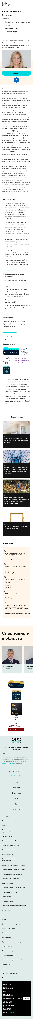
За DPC (16, 798)
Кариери (16, 788)
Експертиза (16, 793)
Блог (16, 804)
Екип (16, 782)
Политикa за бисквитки (16, 1016)
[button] (29, 4)
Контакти (16, 809)
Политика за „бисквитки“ (8, 1013)
